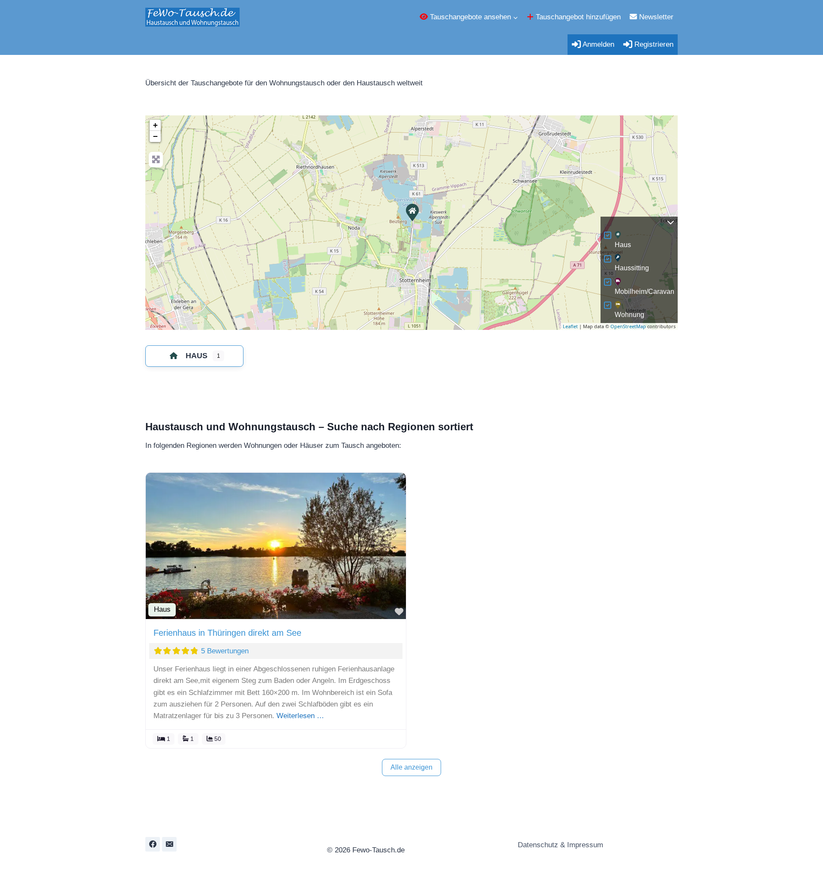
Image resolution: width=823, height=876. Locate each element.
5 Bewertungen (225, 651)
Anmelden (597, 44)
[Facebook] (152, 844)
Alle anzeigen (411, 767)
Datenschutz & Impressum (559, 845)
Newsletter (655, 17)
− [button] (155, 136)
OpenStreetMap (628, 326)
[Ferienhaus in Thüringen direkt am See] (412, 212)
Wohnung (629, 314)
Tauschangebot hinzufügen (577, 17)
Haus (623, 244)
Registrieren (652, 44)
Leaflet (570, 326)
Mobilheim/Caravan (644, 291)
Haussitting (632, 268)
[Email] (169, 844)
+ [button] (155, 125)
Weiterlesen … (300, 716)
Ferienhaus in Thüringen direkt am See (227, 632)
